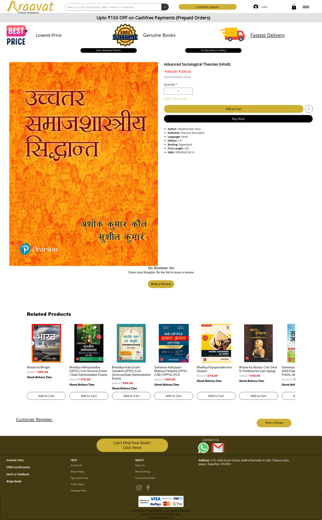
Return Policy (77, 471)
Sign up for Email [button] (79, 477)
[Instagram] (139, 487)
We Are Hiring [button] (142, 471)
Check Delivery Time (177, 76)
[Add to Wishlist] (309, 109)
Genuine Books (159, 35)
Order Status (77, 484)
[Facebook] (148, 487)
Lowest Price (48, 35)
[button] (294, 6)
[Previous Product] (32, 343)
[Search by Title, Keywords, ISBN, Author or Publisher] (165, 7)
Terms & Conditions (152, 514)
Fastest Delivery (267, 35)
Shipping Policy (78, 490)
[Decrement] (167, 91)
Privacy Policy (173, 514)
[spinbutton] (178, 91)
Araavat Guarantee (145, 477)
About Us (140, 465)
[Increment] (189, 91)
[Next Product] (290, 343)
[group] (161, 362)
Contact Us (76, 465)
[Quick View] (46, 343)
